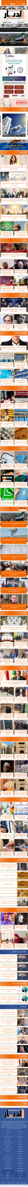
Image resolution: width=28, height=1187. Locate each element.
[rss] (11, 1)
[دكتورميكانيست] (14, 26)
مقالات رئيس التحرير (19, 952)
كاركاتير (20, 1156)
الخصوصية (7, 1173)
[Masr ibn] (14, 89)
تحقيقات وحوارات (20, 333)
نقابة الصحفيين (7, 1168)
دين (25, 739)
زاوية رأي (23, 1007)
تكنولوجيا (23, 448)
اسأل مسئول (20, 1170)
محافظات (23, 668)
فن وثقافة (9, 29)
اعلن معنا (20, 1173)
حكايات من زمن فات (8, 1149)
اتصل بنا (20, 1175)
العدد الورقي (7, 1146)
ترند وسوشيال (21, 910)
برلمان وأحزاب (20, 1151)
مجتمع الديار (20, 1163)
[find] (8, 1)
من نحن (8, 1170)
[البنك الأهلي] (14, 8)
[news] (16, 1)
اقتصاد (23, 388)
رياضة (18, 29)
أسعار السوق (8, 1163)
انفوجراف (20, 1161)
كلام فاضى (7, 1161)
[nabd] (14, 1)
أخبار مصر (23, 29)
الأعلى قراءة (22, 860)
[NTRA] (14, 67)
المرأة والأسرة (8, 1144)
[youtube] (19, 1)
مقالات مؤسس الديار (19, 984)
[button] (3, 40)
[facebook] (24, 1)
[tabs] (3, 1)
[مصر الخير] (14, 102)
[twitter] (22, 1)
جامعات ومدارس (8, 1156)
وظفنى (20, 1166)
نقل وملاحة (7, 1166)
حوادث (14, 29)
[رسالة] (14, 145)
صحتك (23, 799)
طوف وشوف (20, 1168)
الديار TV (23, 109)
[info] (6, 1)
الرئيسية (20, 1132)
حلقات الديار (7, 1139)
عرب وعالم (22, 509)
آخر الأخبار (23, 1056)
